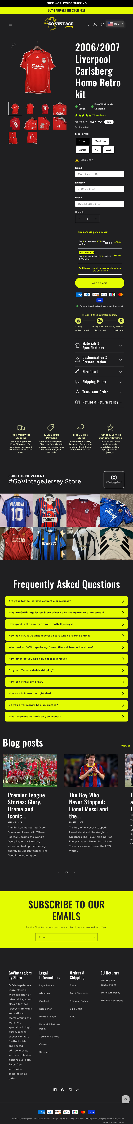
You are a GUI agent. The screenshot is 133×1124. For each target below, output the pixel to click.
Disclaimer (45, 1008)
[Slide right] (74, 872)
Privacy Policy (47, 1016)
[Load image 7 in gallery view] (45, 123)
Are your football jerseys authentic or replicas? (40, 601)
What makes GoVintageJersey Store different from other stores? (51, 647)
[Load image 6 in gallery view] (30, 123)
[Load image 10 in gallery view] (30, 138)
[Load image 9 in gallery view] (15, 138)
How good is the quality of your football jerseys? (41, 624)
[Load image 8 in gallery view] (59, 123)
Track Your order (80, 993)
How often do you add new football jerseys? (38, 658)
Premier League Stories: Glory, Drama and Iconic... (26, 805)
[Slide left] (59, 872)
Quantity (80, 212)
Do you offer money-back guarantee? (33, 705)
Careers (44, 1044)
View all (125, 745)
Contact (44, 1001)
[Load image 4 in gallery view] (59, 108)
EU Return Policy (111, 992)
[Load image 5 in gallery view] (15, 123)
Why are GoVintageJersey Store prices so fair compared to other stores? (56, 612)
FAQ (72, 1016)
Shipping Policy (79, 1001)
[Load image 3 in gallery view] (45, 108)
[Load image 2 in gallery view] (30, 108)
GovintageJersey (27, 1119)
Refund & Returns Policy (49, 1026)
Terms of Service (49, 1036)
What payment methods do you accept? (35, 716)
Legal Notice (46, 985)
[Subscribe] (93, 937)
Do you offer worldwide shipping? (31, 670)
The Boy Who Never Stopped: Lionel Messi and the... (88, 805)
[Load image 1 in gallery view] (15, 108)
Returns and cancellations (108, 982)
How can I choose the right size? (30, 693)
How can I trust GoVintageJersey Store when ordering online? (49, 635)
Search (74, 985)
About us (44, 993)
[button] (10, 24)
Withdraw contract (112, 1000)
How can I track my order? (26, 681)
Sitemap (44, 1052)
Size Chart (76, 1008)
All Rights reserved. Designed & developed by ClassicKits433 (61, 1119)
